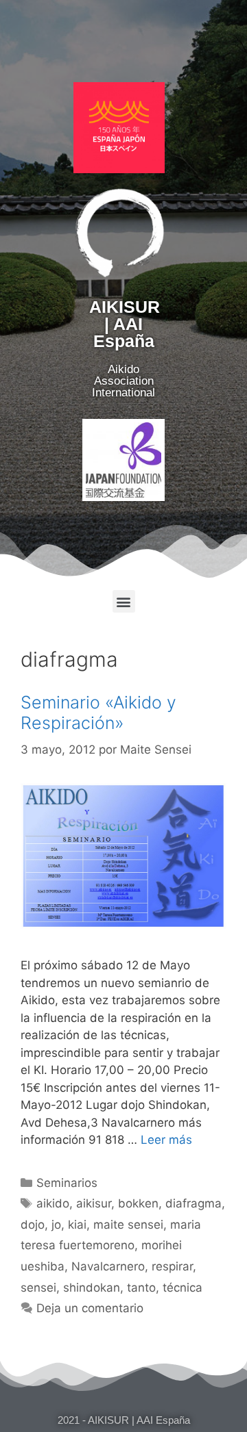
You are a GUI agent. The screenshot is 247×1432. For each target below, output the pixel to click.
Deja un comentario (89, 1308)
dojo (33, 1224)
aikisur (93, 1203)
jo (56, 1224)
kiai (77, 1224)
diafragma (193, 1203)
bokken (138, 1203)
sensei (38, 1287)
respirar (172, 1266)
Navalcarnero (108, 1266)
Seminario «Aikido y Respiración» (98, 712)
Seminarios (66, 1183)
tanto (141, 1287)
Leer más (166, 1140)
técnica (182, 1287)
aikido (52, 1203)
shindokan (91, 1287)
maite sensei (128, 1224)
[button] (124, 601)
